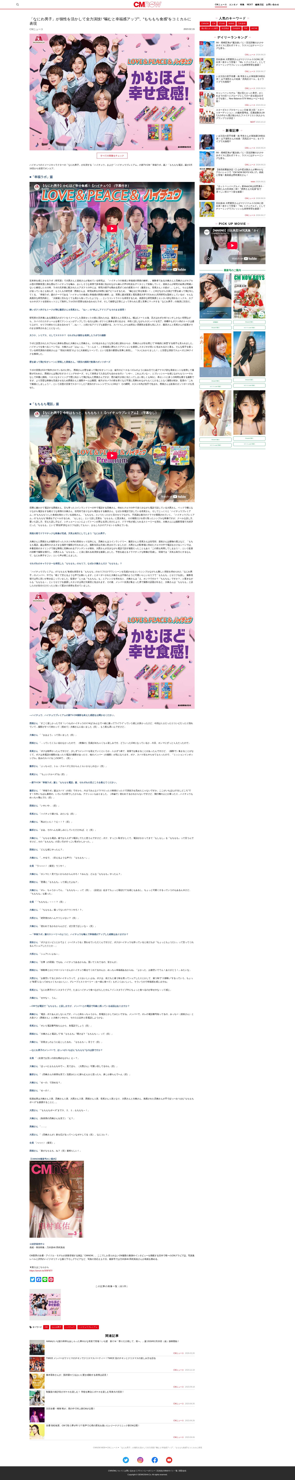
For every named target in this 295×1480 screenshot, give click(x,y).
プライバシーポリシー (146, 1471)
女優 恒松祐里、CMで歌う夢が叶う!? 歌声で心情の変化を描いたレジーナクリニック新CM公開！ (93, 1425)
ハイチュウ (70, 1327)
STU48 (222, 23)
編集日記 (259, 4)
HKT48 (254, 28)
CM (46, 1327)
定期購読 (215, 322)
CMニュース (221, 4)
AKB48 (231, 23)
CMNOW (205, 23)
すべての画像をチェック (112, 155)
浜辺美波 (225, 28)
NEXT (250, 4)
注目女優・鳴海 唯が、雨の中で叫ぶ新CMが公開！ (70, 1408)
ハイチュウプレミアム (88, 1327)
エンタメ (233, 4)
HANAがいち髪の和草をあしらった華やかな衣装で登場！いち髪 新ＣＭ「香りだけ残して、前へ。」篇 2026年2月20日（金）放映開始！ (112, 1341)
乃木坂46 (242, 23)
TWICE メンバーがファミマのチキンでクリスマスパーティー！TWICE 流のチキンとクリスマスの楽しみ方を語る (101, 1358)
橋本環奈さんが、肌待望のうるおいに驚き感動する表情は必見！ (77, 1375)
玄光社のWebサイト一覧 (167, 1471)
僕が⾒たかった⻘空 (209, 28)
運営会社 (182, 1471)
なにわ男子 (56, 1327)
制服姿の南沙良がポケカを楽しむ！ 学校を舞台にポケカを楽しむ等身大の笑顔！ (85, 1392)
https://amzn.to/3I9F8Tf (41, 1270)
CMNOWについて (115, 1471)
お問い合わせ (272, 4)
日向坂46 (236, 28)
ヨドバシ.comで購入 (249, 327)
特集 (242, 4)
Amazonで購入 (216, 327)
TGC (246, 28)
